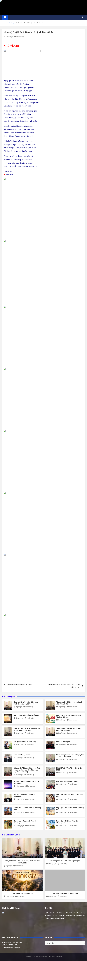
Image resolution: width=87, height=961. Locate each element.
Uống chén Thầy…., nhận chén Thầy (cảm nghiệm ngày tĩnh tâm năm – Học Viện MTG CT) (27, 770)
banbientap (20, 36)
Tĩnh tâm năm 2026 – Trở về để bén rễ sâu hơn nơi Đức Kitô (27, 729)
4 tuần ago (61, 773)
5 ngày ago (62, 744)
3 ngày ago (62, 720)
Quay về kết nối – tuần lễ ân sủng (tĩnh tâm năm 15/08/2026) (26, 703)
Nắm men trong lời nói (22, 755)
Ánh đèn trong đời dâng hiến (67, 781)
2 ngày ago (62, 707)
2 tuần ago (61, 759)
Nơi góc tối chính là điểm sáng (25, 742)
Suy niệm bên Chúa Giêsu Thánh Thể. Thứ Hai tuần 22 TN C (64, 686)
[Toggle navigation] (11, 17)
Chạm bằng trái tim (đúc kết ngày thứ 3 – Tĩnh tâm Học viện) (70, 756)
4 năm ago (9, 36)
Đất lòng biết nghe (63, 742)
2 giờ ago (19, 707)
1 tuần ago (19, 757)
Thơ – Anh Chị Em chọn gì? (22, 893)
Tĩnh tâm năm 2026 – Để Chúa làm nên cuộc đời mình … (69, 729)
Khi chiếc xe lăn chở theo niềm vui (26, 715)
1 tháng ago (20, 786)
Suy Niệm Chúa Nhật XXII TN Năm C (20, 685)
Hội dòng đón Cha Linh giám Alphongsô (65, 861)
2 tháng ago (10, 896)
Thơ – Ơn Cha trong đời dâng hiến (65, 893)
